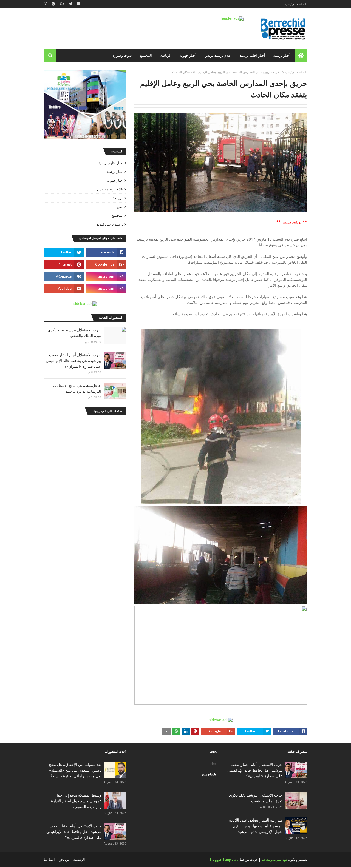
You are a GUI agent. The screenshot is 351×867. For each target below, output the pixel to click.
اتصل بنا (49, 860)
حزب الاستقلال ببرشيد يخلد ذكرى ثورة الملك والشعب (74, 333)
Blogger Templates (224, 860)
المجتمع (118, 215)
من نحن (64, 860)
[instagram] (46, 4)
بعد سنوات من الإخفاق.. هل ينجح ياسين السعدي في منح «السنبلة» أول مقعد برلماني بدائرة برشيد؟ (75, 770)
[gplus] (62, 4)
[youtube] (64, 288)
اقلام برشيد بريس (110, 189)
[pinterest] (53, 4)
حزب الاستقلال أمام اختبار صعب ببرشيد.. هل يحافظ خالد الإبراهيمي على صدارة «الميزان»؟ (73, 361)
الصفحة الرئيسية (296, 4)
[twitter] (70, 4)
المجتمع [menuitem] (146, 55)
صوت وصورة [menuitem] (122, 55)
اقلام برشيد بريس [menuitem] (218, 55)
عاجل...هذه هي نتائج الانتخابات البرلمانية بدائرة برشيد (77, 388)
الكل (278, 72)
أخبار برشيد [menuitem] (281, 55)
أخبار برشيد (115, 172)
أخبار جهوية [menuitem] (188, 55)
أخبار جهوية (115, 180)
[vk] (64, 276)
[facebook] (78, 4)
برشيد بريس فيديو (110, 224)
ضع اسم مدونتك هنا (274, 860)
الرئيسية (79, 860)
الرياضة (118, 198)
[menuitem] (301, 55)
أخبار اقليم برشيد (111, 163)
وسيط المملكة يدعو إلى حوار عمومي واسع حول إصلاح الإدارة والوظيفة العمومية (76, 801)
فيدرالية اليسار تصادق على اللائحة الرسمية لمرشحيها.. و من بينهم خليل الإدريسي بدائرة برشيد (255, 826)
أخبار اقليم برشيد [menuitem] (252, 55)
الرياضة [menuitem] (165, 55)
